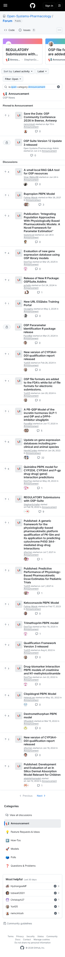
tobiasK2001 (18, 892)
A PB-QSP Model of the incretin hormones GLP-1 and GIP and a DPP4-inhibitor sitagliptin (40, 415)
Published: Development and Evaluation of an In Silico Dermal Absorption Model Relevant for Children (42, 769)
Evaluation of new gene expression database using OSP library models (42, 254)
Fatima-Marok (31, 197)
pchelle (27, 285)
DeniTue (28, 261)
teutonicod (29, 235)
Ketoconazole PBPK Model (41, 602)
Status (40, 936)
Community (52, 936)
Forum (7, 21)
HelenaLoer (29, 697)
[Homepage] (32, 5)
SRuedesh (29, 721)
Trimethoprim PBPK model (41, 623)
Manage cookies (42, 939)
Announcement (13, 59)
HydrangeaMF (19, 886)
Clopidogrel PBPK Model (40, 693)
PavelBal (28, 335)
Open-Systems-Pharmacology (29, 16)
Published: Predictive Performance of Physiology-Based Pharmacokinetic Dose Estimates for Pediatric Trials (42, 575)
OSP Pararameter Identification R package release (39, 328)
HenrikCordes (30, 450)
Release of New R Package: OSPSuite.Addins (41, 279)
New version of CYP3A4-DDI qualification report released (40, 355)
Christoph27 (17, 899)
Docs (17, 939)
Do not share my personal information (33, 942)
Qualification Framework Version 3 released (40, 644)
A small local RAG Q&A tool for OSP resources (41, 171)
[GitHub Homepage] (22, 948)
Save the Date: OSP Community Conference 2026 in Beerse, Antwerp (40, 117)
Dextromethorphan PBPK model (40, 715)
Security (31, 936)
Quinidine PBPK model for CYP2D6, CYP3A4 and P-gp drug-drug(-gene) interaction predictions (42, 472)
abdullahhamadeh (32, 778)
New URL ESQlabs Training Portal (41, 303)
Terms (11, 936)
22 (42, 457)
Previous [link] (27, 795)
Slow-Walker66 (31, 177)
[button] (58, 87)
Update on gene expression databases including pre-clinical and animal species (42, 443)
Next (39, 795)
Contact (27, 939)
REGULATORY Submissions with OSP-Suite (20, 52)
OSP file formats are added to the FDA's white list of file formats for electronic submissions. (42, 384)
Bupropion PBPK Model (39, 193)
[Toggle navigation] (5, 5)
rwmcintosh (17, 913)
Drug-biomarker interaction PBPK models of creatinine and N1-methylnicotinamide (42, 670)
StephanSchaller (32, 59)
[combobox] (34, 87)
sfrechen (28, 552)
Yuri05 (14, 906)
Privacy (20, 936)
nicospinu (28, 308)
